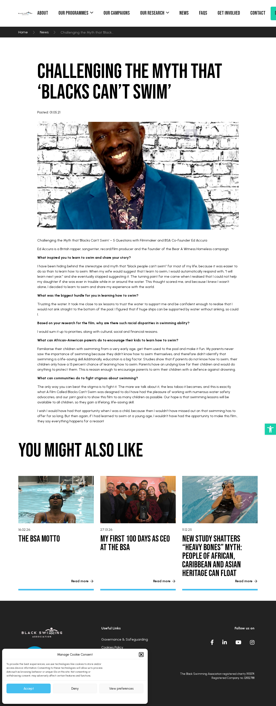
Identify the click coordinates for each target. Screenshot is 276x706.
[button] (270, 429)
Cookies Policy (112, 647)
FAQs (203, 13)
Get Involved (229, 13)
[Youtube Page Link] (238, 642)
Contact (257, 13)
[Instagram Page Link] (252, 642)
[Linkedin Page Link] (224, 642)
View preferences (121, 689)
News (184, 13)
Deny (75, 689)
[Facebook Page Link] (212, 642)
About (42, 13)
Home (23, 32)
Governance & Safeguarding (124, 639)
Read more (80, 581)
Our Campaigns (117, 13)
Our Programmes (73, 13)
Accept (29, 689)
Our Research (152, 13)
